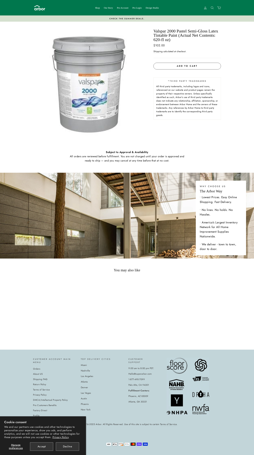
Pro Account (122, 8)
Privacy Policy (61, 437)
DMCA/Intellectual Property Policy (50, 400)
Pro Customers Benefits (44, 405)
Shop (97, 8)
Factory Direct (40, 410)
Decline (67, 446)
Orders (36, 368)
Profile (36, 415)
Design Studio (152, 8)
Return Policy (39, 384)
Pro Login (137, 8)
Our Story (108, 8)
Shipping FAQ (40, 379)
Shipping (158, 51)
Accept (42, 446)
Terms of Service (41, 389)
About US (38, 374)
